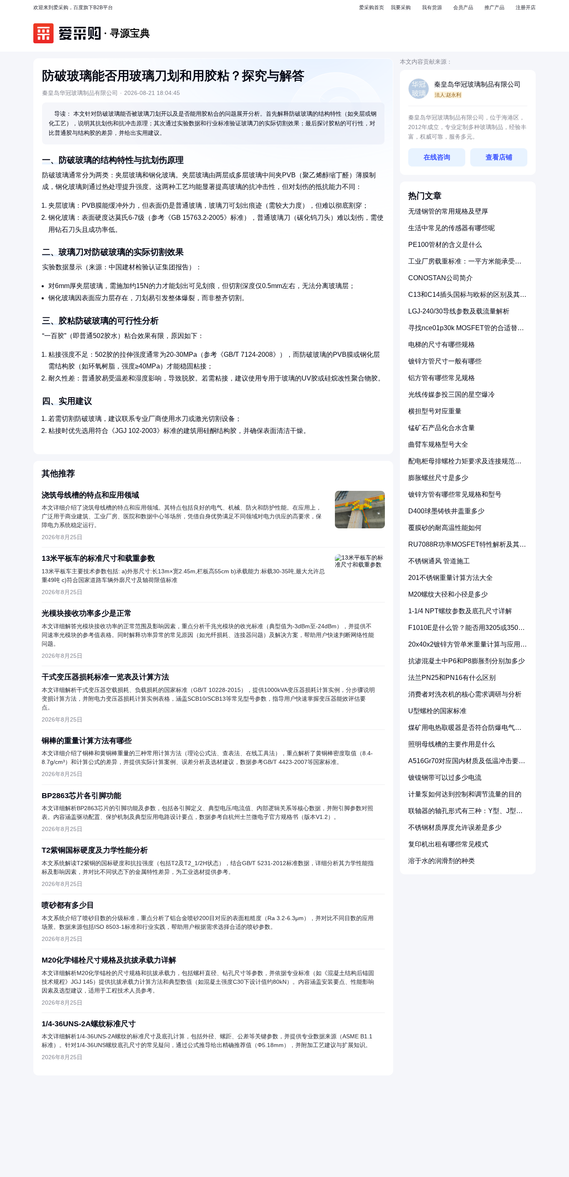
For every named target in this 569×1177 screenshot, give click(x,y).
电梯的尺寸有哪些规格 (441, 344)
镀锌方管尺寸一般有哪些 (445, 361)
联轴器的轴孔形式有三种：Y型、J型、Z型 (467, 814)
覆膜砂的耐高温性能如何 (445, 527)
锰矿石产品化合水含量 (441, 427)
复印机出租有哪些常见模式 (448, 844)
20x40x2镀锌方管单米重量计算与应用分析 (467, 647)
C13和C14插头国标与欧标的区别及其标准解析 (467, 298)
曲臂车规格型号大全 (438, 444)
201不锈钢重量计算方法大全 (450, 577)
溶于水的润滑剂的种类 (441, 860)
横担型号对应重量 (435, 411)
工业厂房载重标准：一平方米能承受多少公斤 (465, 264)
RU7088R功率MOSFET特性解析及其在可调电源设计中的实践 (467, 548)
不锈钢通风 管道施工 (439, 561)
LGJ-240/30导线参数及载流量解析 (458, 311)
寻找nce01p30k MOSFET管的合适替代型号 (466, 331)
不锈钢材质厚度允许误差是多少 (455, 827)
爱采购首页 (371, 7)
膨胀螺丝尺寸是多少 (438, 477)
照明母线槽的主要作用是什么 (451, 744)
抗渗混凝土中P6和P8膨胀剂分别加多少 (466, 660)
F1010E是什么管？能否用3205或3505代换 (465, 631)
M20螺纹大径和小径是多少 (448, 594)
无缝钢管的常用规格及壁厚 (448, 211)
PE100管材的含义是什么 (445, 244)
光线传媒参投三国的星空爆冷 (451, 394)
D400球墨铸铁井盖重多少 (446, 511)
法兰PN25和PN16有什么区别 (452, 677)
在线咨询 (437, 157)
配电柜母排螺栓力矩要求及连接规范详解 (465, 464)
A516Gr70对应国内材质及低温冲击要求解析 (466, 764)
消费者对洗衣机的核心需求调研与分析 (465, 694)
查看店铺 (499, 157)
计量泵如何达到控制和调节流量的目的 (465, 794)
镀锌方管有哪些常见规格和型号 (455, 494)
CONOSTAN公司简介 (440, 277)
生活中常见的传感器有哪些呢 (451, 227)
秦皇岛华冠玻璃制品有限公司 (477, 84)
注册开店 (526, 7)
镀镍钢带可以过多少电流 (445, 777)
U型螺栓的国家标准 (437, 710)
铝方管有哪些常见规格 (441, 377)
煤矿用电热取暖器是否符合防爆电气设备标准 (465, 731)
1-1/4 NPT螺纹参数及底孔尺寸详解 (460, 611)
